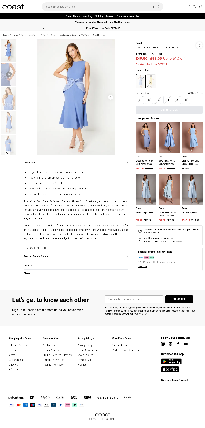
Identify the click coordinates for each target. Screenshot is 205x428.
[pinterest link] (170, 344)
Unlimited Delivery (17, 345)
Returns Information (53, 364)
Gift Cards (13, 369)
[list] (76, 97)
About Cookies (85, 354)
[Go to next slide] (110, 97)
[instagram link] (163, 344)
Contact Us (49, 345)
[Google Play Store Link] (171, 361)
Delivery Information (53, 359)
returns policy (176, 241)
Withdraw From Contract (174, 380)
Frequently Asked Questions (58, 354)
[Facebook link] (178, 344)
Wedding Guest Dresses (68, 35)
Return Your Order (52, 350)
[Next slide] (161, 28)
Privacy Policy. (140, 314)
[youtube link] (186, 344)
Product (81, 364)
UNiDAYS (13, 364)
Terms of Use (84, 359)
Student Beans (16, 359)
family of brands (112, 311)
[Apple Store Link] (171, 369)
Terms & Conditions (87, 350)
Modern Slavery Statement (126, 350)
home (4, 35)
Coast (139, 43)
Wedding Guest (49, 35)
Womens (14, 35)
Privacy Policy (84, 345)
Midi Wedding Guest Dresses (93, 35)
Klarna (11, 354)
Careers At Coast (121, 345)
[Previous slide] (44, 28)
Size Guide (14, 350)
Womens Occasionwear (30, 35)
